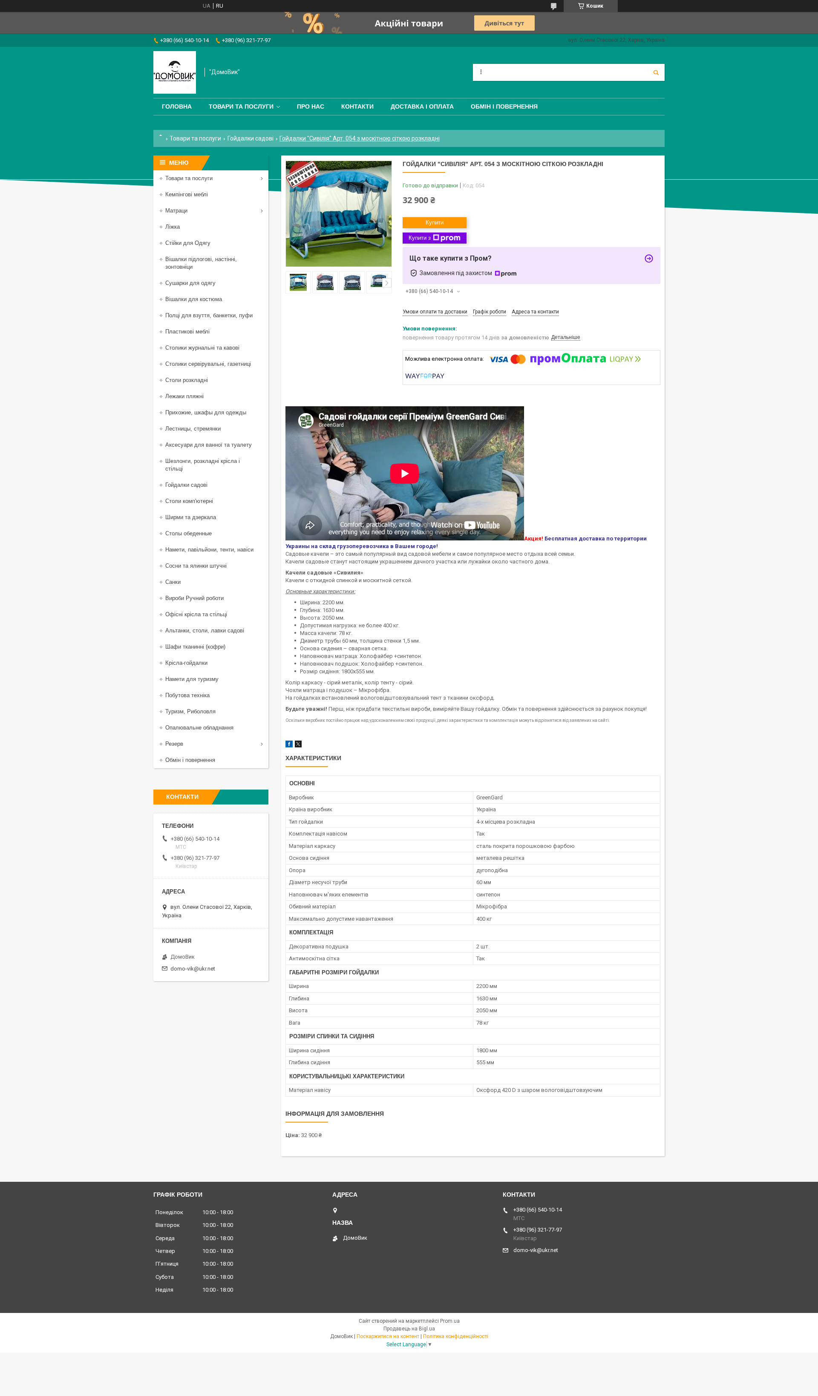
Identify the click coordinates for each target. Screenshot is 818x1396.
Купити (435, 222)
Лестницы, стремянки (193, 428)
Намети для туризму (192, 679)
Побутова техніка (187, 695)
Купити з (420, 238)
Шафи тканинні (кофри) (195, 646)
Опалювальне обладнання (199, 727)
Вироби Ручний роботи (194, 598)
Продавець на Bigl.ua (409, 1329)
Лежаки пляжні (184, 396)
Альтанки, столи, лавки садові (204, 630)
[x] (298, 745)
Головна (177, 106)
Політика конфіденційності (455, 1336)
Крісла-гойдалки (186, 663)
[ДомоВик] (174, 72)
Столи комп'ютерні (189, 501)
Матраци (176, 210)
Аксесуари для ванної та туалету (208, 445)
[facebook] (289, 745)
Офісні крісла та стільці (196, 614)
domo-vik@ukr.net (192, 968)
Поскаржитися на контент (388, 1336)
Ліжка (172, 227)
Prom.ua (450, 1321)
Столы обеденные (188, 533)
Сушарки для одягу (190, 283)
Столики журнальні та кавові (202, 348)
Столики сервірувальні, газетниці (208, 364)
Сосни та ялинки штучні (196, 566)
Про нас (310, 106)
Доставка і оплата (422, 106)
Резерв (174, 744)
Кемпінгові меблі (186, 194)
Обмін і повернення (504, 106)
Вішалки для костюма (193, 299)
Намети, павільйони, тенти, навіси (209, 549)
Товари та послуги (241, 106)
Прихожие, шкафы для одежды (205, 412)
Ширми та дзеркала (190, 517)
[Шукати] (656, 72)
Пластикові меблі (187, 331)
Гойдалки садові (251, 138)
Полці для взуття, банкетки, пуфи (209, 315)
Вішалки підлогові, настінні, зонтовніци (201, 263)
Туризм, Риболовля (190, 711)
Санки (173, 582)
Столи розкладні (186, 380)
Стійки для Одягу (187, 243)
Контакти (357, 106)
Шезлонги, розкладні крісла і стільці (202, 465)
